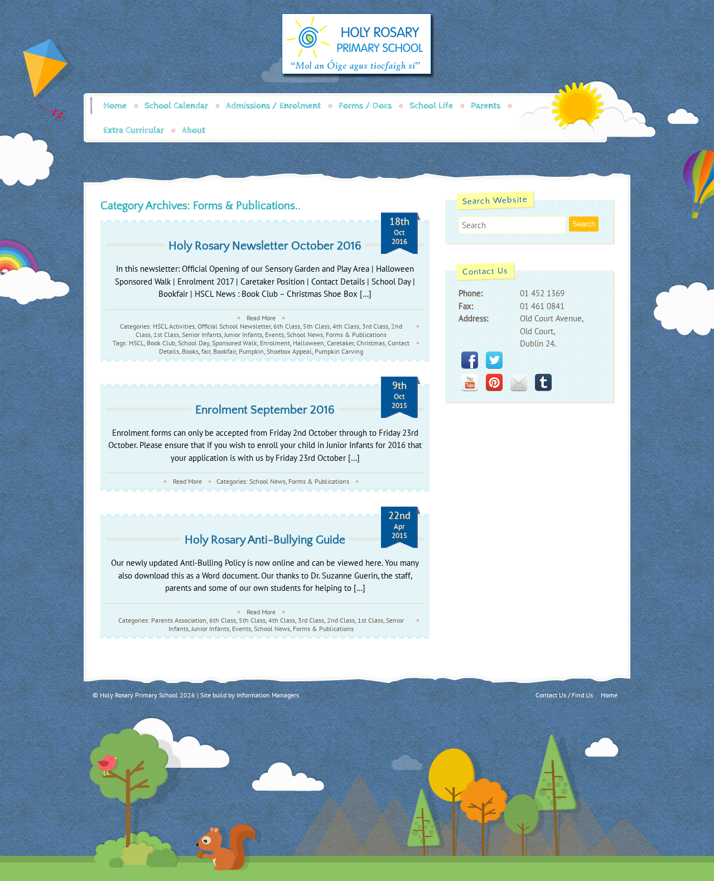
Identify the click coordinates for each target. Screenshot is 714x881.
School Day (193, 343)
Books (190, 351)
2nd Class (341, 620)
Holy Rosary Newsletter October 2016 (264, 245)
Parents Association (178, 620)
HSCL (136, 343)
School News (305, 334)
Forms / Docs (365, 105)
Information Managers (268, 695)
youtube (469, 382)
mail (518, 382)
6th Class (286, 326)
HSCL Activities (174, 326)
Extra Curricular (133, 130)
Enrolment (275, 343)
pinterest (494, 382)
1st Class (166, 334)
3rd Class (375, 326)
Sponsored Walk (234, 343)
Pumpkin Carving (339, 351)
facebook (469, 360)
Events (274, 334)
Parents (485, 105)
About (193, 130)
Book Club (161, 343)
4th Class (345, 326)
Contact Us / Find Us (564, 695)
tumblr (543, 382)
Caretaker (340, 343)
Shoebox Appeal (289, 351)
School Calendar (176, 105)
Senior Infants (201, 334)
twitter (494, 360)
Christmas (370, 343)
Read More (261, 318)
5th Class (316, 326)
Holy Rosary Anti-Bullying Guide (265, 539)
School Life (431, 105)
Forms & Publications (356, 334)
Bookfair (224, 351)
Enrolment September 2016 (265, 409)
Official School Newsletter (234, 326)
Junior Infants (243, 334)
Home (115, 105)
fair (205, 351)
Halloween (308, 343)
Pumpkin (251, 351)
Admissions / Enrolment (273, 105)
